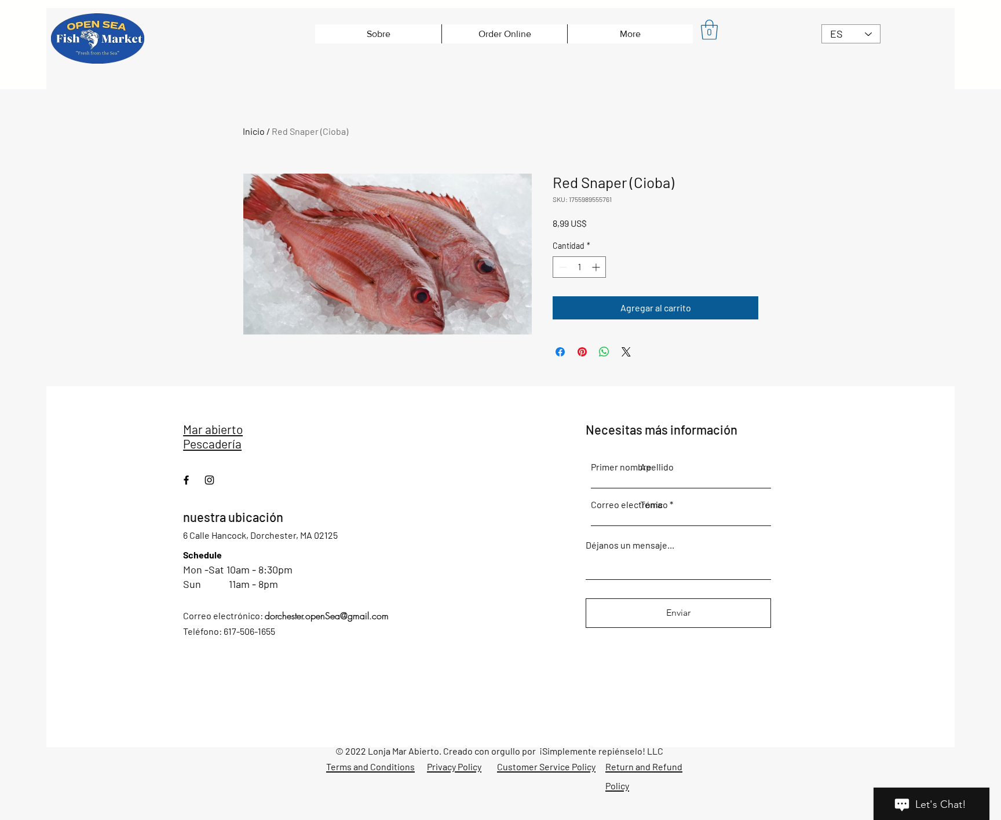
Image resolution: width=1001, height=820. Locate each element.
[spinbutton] (579, 267)
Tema (651, 504)
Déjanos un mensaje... (630, 545)
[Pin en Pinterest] (582, 352)
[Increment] (597, 267)
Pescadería (212, 443)
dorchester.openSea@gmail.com (327, 615)
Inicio (254, 131)
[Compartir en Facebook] (560, 352)
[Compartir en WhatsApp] (604, 352)
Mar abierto (213, 429)
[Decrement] (561, 267)
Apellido (657, 467)
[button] (709, 30)
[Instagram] (209, 480)
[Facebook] (186, 480)
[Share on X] (626, 352)
